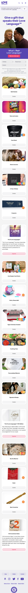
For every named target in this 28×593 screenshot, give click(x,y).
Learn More (14, 9)
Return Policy (21, 583)
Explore (14, 253)
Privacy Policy (14, 583)
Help (6, 574)
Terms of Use (7, 583)
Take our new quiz (14, 56)
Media (14, 574)
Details (14, 96)
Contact (22, 574)
